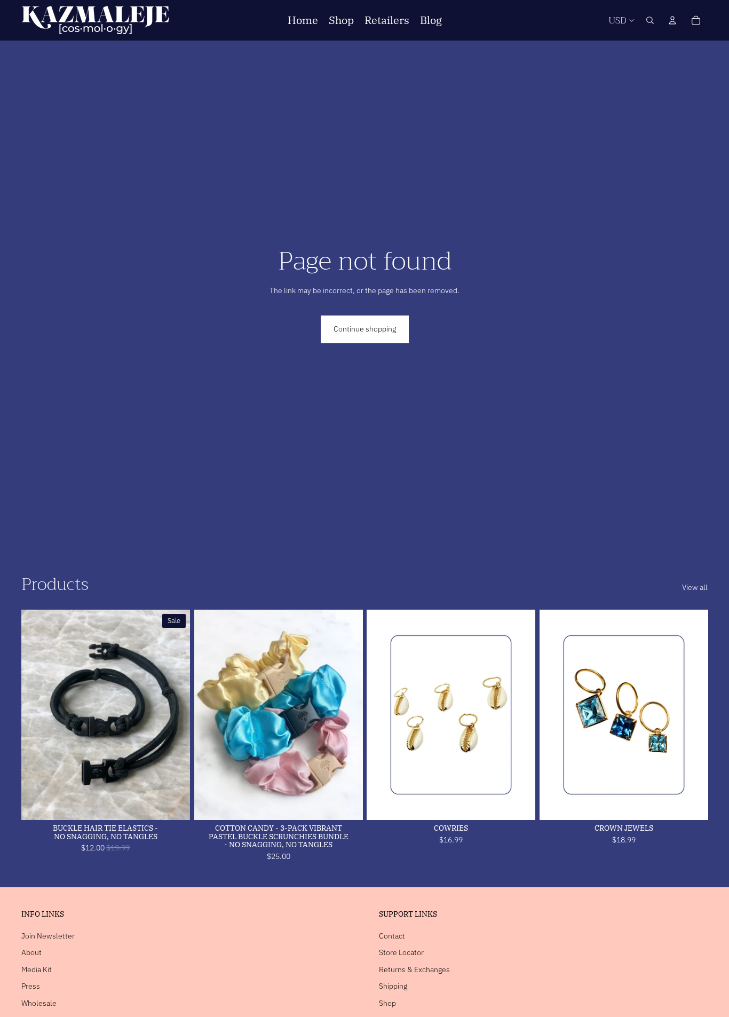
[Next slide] (174, 715)
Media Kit (36, 969)
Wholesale (39, 1003)
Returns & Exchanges (414, 969)
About (31, 952)
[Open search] (650, 20)
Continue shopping (365, 329)
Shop (387, 1003)
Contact (392, 936)
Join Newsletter (48, 936)
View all (695, 587)
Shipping (393, 986)
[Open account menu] (672, 20)
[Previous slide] (37, 715)
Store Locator (401, 952)
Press (30, 986)
